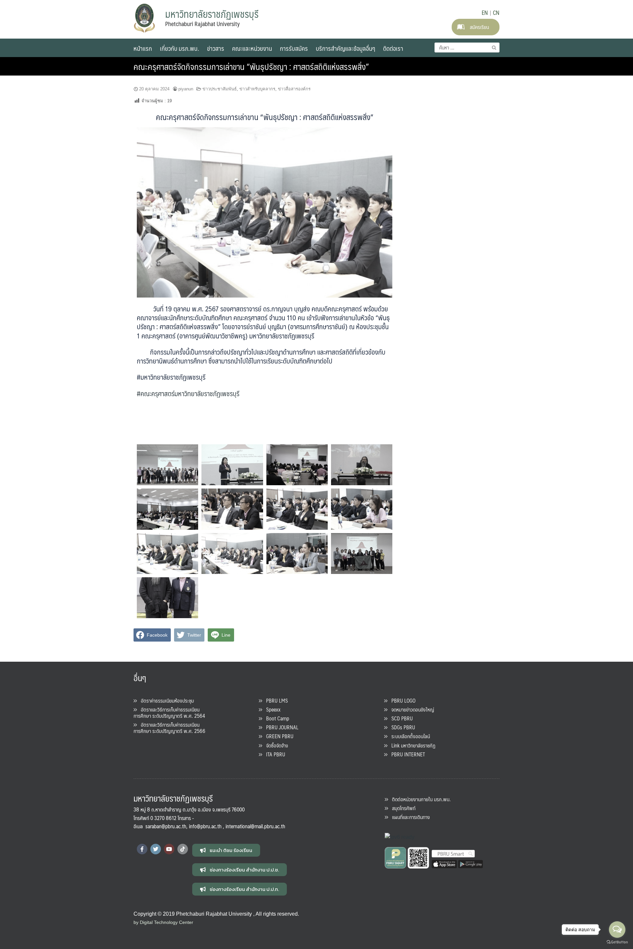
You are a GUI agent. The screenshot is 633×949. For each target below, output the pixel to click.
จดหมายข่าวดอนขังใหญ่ (410, 709)
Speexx (271, 709)
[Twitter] (155, 849)
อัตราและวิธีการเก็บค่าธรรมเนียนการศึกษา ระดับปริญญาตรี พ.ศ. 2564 (169, 712)
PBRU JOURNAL (280, 727)
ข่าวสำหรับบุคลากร (257, 88)
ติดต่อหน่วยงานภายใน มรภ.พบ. (419, 799)
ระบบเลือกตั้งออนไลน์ (408, 736)
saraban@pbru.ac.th (165, 826)
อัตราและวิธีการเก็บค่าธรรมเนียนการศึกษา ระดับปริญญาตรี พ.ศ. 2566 (169, 727)
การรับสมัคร (294, 48)
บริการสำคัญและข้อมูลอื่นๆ (345, 48)
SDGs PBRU (401, 727)
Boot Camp (275, 718)
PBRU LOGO (401, 700)
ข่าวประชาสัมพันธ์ (219, 88)
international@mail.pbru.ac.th (255, 826)
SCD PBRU (400, 718)
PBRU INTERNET (406, 754)
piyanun (185, 88)
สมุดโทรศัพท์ (401, 808)
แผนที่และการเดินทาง (409, 816)
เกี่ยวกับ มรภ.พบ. (179, 48)
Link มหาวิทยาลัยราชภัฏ (411, 745)
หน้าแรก (143, 48)
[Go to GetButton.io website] (617, 942)
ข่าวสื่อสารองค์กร (294, 88)
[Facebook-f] (142, 849)
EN (485, 12)
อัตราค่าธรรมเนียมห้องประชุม (165, 700)
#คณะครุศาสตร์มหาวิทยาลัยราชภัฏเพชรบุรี (188, 393)
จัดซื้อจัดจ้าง (275, 745)
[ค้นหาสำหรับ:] (467, 47)
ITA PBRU (273, 754)
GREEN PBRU (277, 736)
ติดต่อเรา (393, 48)
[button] (226, 850)
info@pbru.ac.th (205, 826)
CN (496, 12)
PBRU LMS (275, 700)
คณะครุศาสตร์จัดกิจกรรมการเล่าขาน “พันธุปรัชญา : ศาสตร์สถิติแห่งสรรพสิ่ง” (251, 66)
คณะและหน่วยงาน (252, 48)
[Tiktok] (182, 849)
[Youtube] (169, 849)
